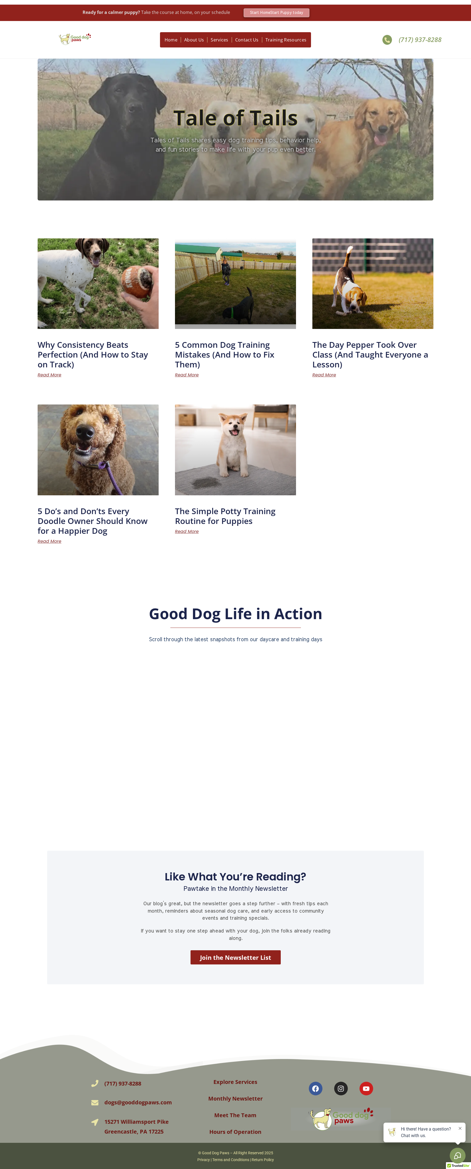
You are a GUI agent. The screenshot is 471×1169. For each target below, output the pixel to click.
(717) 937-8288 (420, 39)
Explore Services (235, 1082)
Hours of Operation (235, 1131)
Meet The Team (235, 1115)
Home (171, 40)
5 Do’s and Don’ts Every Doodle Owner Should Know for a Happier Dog (92, 520)
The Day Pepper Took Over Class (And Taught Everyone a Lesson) (370, 354)
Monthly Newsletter (235, 1098)
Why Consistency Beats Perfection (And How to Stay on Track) (93, 354)
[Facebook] (315, 1088)
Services (219, 40)
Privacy (203, 1160)
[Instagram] (341, 1088)
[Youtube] (366, 1088)
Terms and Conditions (230, 1160)
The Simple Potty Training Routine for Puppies (225, 515)
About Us (194, 40)
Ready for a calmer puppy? (156, 12)
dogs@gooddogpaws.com (138, 1102)
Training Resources (285, 40)
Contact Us (247, 40)
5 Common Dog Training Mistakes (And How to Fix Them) (224, 354)
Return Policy (263, 1160)
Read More (49, 375)
